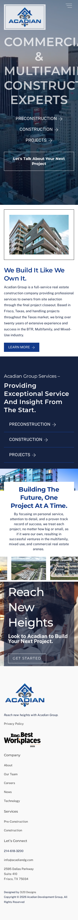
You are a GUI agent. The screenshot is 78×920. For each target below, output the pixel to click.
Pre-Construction (16, 821)
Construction (36, 129)
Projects (36, 140)
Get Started (27, 658)
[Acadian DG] (25, 28)
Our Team (10, 774)
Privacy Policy (14, 723)
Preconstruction (36, 118)
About (8, 765)
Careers (9, 783)
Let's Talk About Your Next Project (39, 161)
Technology (12, 801)
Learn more (19, 347)
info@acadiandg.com (18, 860)
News (8, 792)
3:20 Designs (28, 892)
